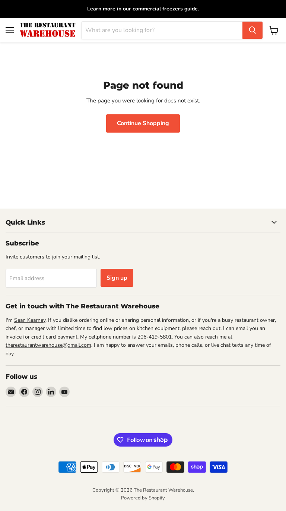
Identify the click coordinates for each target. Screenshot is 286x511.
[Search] (252, 30)
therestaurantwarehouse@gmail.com (48, 345)
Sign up (117, 278)
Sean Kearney (29, 320)
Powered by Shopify (143, 498)
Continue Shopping (143, 123)
